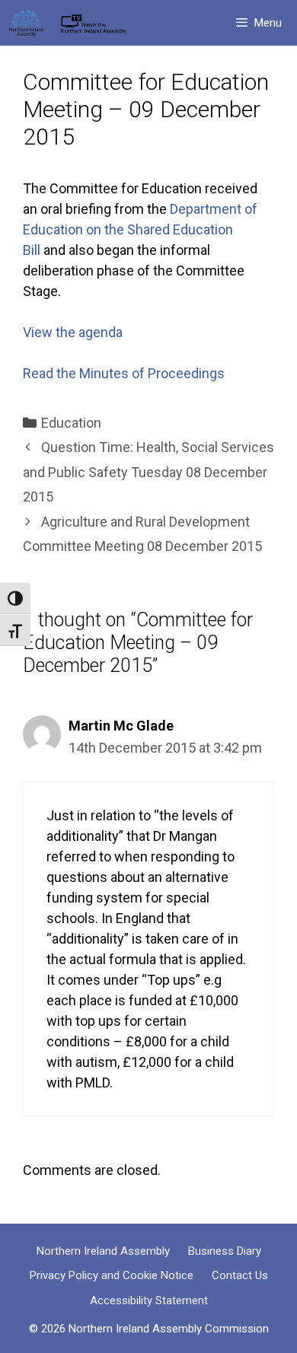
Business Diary (224, 1251)
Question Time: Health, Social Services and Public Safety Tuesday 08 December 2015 (148, 472)
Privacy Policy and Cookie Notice (111, 1275)
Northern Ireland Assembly (103, 1251)
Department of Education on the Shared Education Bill (140, 229)
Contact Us (240, 1275)
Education (71, 423)
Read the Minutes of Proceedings (124, 373)
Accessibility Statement (149, 1300)
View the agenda (73, 332)
